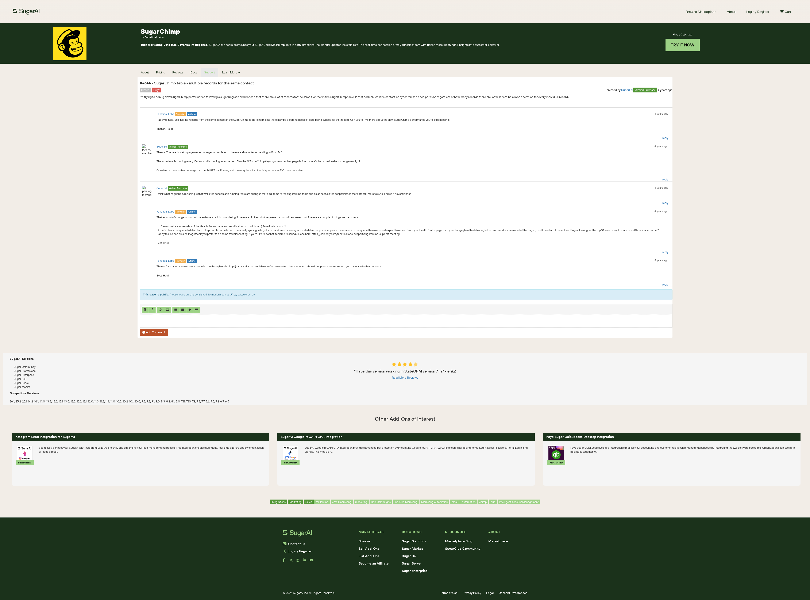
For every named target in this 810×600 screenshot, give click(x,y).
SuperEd (627, 90)
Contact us (296, 544)
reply (665, 138)
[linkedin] (306, 561)
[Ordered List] (182, 310)
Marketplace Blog (458, 541)
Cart (788, 11)
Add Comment (155, 332)
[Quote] (196, 310)
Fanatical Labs (154, 37)
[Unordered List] (175, 310)
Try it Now (682, 44)
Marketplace (498, 541)
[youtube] (313, 561)
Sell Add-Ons (369, 548)
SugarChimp (160, 31)
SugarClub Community (462, 548)
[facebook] (286, 561)
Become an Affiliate (374, 563)
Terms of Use (449, 593)
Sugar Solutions (414, 541)
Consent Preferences (513, 593)
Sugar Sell (409, 556)
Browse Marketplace (701, 11)
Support (209, 72)
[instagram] (299, 561)
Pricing (160, 72)
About (731, 11)
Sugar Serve (411, 563)
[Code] (189, 310)
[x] (292, 561)
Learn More (230, 72)
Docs (193, 72)
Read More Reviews (405, 377)
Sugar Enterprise (415, 571)
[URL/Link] (160, 310)
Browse (364, 541)
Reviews (177, 72)
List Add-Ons (369, 556)
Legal (490, 593)
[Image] (167, 310)
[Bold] (145, 310)
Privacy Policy (472, 593)
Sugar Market (412, 548)
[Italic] (152, 310)
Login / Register (757, 11)
